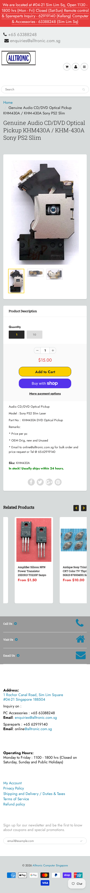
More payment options (45, 393)
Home (8, 102)
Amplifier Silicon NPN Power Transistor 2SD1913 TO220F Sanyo (21, 571)
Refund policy (14, 804)
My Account (12, 783)
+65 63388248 (22, 35)
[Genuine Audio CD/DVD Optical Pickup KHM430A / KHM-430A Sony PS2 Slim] (45, 212)
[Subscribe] (81, 841)
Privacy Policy (13, 788)
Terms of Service (16, 799)
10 (34, 335)
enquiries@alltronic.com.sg (35, 41)
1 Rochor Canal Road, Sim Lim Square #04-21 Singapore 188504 (33, 697)
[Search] (83, 89)
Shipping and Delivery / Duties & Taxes (34, 793)
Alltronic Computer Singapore (50, 865)
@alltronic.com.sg (38, 728)
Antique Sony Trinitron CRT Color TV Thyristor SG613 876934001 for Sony (68, 571)
